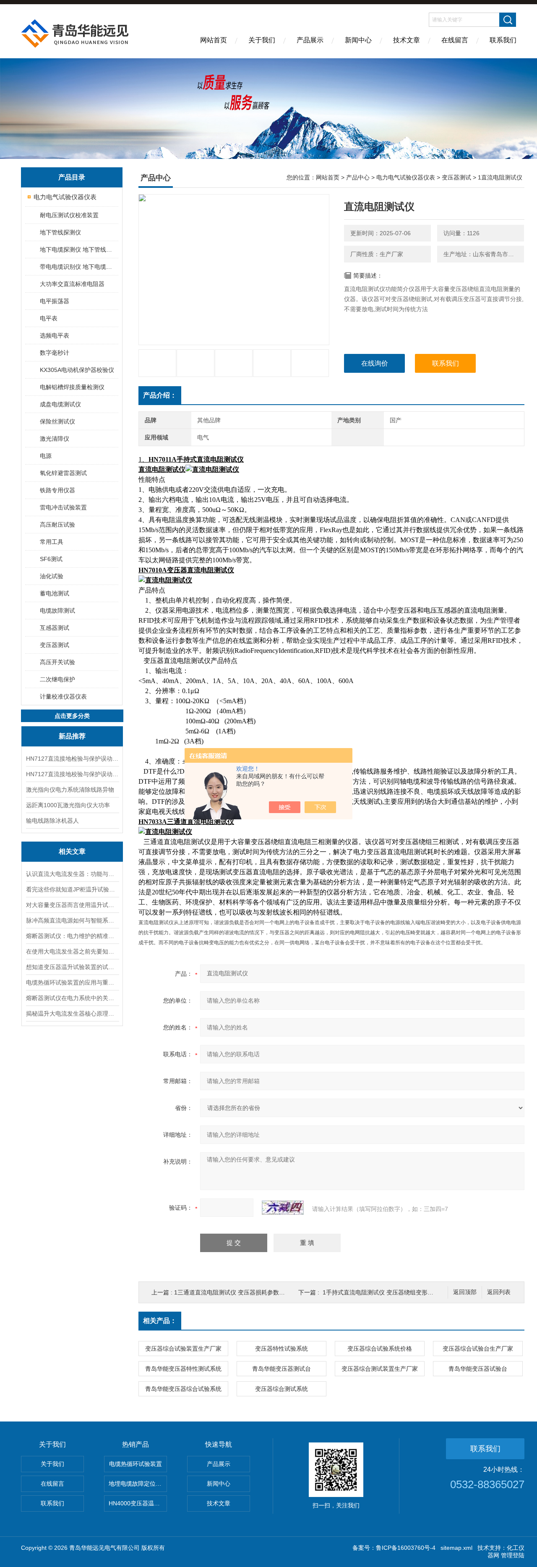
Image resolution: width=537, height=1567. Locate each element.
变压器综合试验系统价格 (379, 1348)
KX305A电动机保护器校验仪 (77, 369)
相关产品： (160, 1320)
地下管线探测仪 (60, 232)
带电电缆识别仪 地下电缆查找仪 (78, 266)
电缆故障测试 (57, 610)
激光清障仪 (54, 438)
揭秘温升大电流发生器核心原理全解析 (72, 1013)
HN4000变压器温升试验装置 (138, 1503)
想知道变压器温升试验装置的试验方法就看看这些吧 (72, 967)
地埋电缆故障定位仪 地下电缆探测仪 (138, 1483)
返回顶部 (465, 1292)
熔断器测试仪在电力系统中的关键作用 (72, 998)
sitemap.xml (456, 1547)
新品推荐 (72, 736)
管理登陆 (512, 1555)
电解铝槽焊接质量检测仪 (72, 387)
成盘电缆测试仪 (60, 404)
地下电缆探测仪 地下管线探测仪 (78, 249)
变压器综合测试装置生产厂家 (379, 1368)
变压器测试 (54, 645)
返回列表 (499, 1292)
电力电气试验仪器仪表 (65, 196)
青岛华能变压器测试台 (281, 1368)
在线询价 (374, 363)
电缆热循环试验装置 (135, 1463)
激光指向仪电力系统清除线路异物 (70, 789)
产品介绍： (160, 395)
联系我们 (503, 40)
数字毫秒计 (54, 352)
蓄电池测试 (54, 593)
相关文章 (72, 851)
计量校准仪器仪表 (63, 696)
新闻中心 (358, 40)
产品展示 (310, 40)
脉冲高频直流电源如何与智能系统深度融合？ (72, 920)
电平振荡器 (54, 301)
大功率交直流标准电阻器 (72, 284)
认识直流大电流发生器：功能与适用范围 (72, 874)
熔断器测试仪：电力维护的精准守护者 (72, 936)
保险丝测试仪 (57, 421)
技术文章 (406, 40)
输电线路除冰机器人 (52, 820)
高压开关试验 (57, 662)
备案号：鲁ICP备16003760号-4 (393, 1547)
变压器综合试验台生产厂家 (478, 1348)
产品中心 (358, 177)
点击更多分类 (72, 715)
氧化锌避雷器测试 (63, 473)
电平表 (48, 318)
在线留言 (454, 40)
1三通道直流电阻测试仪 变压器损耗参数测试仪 (235, 1292)
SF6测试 (51, 559)
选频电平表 (54, 335)
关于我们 (261, 40)
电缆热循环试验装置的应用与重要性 (72, 982)
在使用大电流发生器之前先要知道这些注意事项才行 (72, 951)
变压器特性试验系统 (281, 1348)
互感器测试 (54, 627)
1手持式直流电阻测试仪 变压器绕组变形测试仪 (384, 1292)
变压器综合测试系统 (281, 1388)
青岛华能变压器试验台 (477, 1368)
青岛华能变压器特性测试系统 (183, 1368)
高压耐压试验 (57, 524)
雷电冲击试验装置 (63, 507)
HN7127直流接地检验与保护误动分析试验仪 (72, 758)
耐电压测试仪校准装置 (69, 215)
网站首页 (213, 40)
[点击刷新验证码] (283, 1208)
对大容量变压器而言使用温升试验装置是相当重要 (72, 905)
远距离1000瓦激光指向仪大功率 (68, 805)
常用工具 (51, 541)
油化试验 (51, 576)
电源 (46, 455)
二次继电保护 (57, 679)
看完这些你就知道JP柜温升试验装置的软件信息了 (72, 889)
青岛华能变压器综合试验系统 (183, 1388)
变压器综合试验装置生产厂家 (183, 1348)
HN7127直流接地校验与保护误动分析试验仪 (72, 774)
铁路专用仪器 (57, 490)
